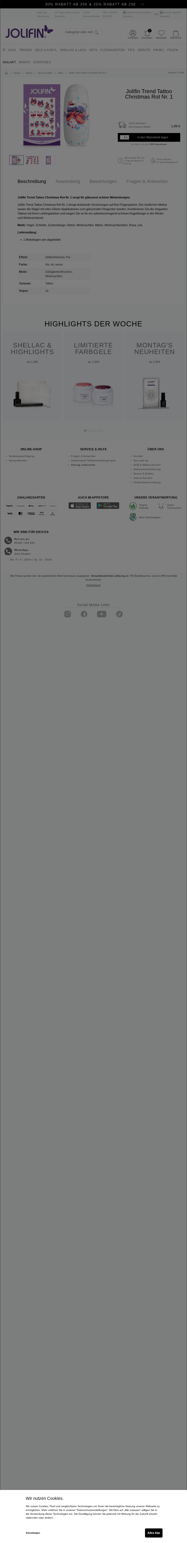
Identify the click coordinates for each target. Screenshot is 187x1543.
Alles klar (153, 1532)
